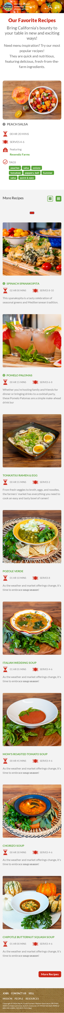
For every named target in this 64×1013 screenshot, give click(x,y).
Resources (32, 998)
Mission (7, 998)
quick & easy (27, 177)
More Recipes (50, 974)
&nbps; (58, 199)
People (19, 998)
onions (36, 167)
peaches (14, 167)
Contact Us (18, 993)
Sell (31, 993)
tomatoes (15, 172)
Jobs (6, 993)
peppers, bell (32, 172)
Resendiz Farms (20, 154)
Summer (47, 172)
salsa (26, 167)
